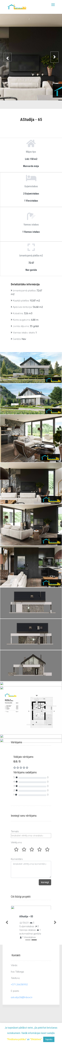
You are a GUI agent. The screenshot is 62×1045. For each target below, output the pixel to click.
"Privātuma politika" (17, 1039)
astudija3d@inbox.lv (21, 997)
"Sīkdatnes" (36, 1039)
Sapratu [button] (48, 1039)
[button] (7, 922)
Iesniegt (45, 882)
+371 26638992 (19, 984)
